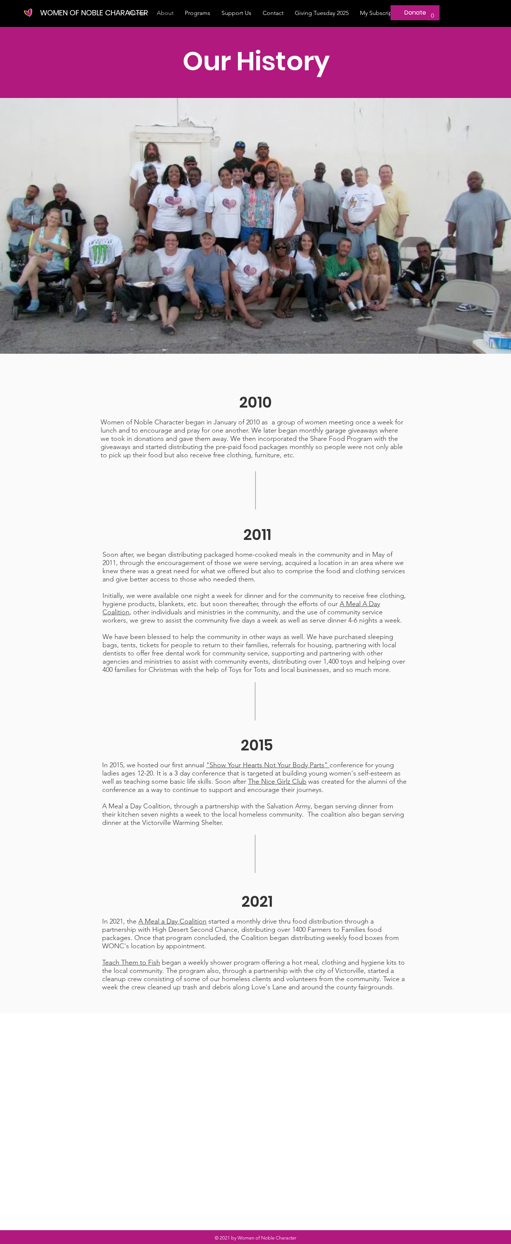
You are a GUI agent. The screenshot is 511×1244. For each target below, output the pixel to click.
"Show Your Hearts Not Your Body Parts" (268, 765)
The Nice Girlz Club (277, 781)
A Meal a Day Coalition (172, 921)
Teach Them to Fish (131, 962)
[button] (197, 12)
